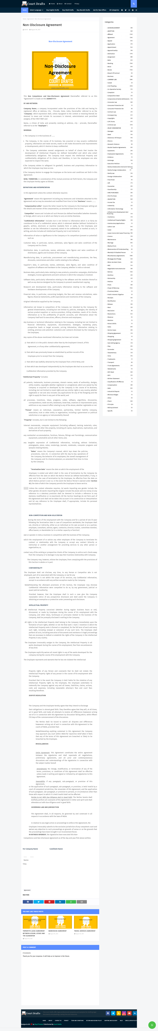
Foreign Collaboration (120, 176)
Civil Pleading (120, 86)
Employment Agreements (120, 154)
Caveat (120, 83)
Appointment (120, 47)
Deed (120, 134)
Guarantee (120, 186)
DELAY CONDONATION (120, 128)
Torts (120, 356)
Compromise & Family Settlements (120, 99)
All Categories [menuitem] (114, 10)
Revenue (120, 317)
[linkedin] (135, 1013)
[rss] (119, 1013)
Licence (120, 236)
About (60, 4)
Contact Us (58, 1020)
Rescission (120, 310)
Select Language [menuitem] (35, 10)
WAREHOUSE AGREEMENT (57, 931)
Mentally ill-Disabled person (120, 252)
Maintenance (120, 239)
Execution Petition (120, 163)
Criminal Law (120, 125)
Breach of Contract (120, 73)
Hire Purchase (120, 196)
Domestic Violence (120, 144)
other (120, 398)
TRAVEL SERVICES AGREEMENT (84, 931)
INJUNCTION (120, 199)
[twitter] (125, 10)
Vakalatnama (120, 369)
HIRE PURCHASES (120, 192)
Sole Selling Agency (120, 343)
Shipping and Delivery (110, 1020)
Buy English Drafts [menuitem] (52, 10)
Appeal (120, 41)
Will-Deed (120, 372)
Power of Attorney (120, 288)
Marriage (120, 243)
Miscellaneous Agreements (120, 256)
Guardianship (120, 189)
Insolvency (120, 217)
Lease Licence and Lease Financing (120, 233)
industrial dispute (120, 391)
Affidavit (120, 34)
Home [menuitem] (25, 10)
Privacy (76, 4)
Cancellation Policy (131, 1020)
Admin (26, 29)
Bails (120, 60)
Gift (120, 183)
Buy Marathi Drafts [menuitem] (83, 10)
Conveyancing (120, 115)
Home (53, 4)
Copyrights (120, 118)
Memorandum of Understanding (120, 249)
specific (120, 411)
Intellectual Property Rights (120, 220)
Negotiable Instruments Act (120, 268)
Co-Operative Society (120, 89)
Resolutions (120, 314)
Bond (120, 66)
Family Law (120, 173)
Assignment (120, 57)
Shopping (120, 336)
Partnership (120, 278)
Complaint (120, 92)
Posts (120, 285)
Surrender (120, 349)
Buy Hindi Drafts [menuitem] (68, 10)
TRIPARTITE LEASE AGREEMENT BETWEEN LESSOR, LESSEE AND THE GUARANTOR (34, 933)
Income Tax (120, 202)
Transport (120, 362)
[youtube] (129, 1013)
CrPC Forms (120, 121)
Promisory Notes (120, 291)
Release (120, 304)
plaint (120, 401)
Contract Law (120, 112)
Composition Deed (120, 96)
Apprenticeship (120, 50)
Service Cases (120, 330)
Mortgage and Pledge (120, 259)
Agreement (30, 19)
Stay (120, 346)
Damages (120, 131)
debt (120, 388)
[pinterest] (132, 10)
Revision (120, 320)
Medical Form (120, 246)
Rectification (120, 301)
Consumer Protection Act (120, 105)
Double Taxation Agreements (120, 147)
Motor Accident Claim (120, 262)
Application (120, 44)
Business (120, 76)
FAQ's (121, 1020)
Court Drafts (57, 1024)
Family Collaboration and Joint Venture (120, 167)
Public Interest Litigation (120, 294)
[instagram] (129, 10)
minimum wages (120, 394)
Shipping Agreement (120, 333)
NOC (120, 265)
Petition (120, 281)
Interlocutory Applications (120, 223)
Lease (120, 230)
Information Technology (120, 209)
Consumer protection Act (120, 108)
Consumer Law (120, 102)
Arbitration (120, 54)
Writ (120, 375)
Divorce (120, 141)
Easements (120, 150)
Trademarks (120, 359)
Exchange (120, 160)
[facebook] (122, 10)
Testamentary (120, 352)
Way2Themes (39, 1024)
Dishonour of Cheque (120, 138)
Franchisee (120, 180)
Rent (120, 307)
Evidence (120, 157)
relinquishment (120, 407)
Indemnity (120, 205)
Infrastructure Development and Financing (120, 212)
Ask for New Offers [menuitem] (99, 10)
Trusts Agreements (120, 365)
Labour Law (120, 226)
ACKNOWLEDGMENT (120, 28)
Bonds (120, 70)
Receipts (120, 298)
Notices (120, 272)
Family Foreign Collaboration (119, 170)
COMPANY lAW (120, 79)
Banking (120, 63)
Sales (120, 327)
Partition (120, 275)
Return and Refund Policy (94, 1020)
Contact (69, 4)
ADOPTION (120, 31)
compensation (120, 385)
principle (120, 404)
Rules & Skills (120, 323)
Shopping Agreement (120, 340)
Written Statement (120, 378)
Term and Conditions (77, 1020)
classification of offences (120, 382)
